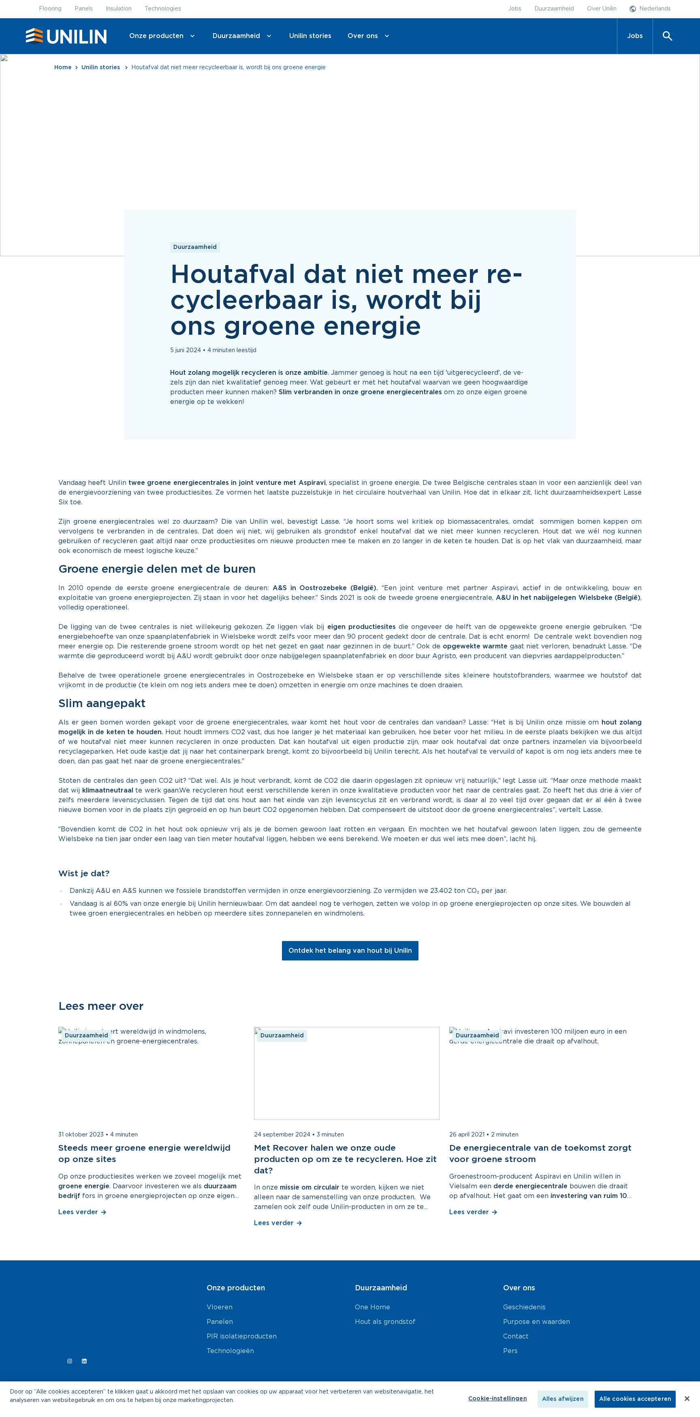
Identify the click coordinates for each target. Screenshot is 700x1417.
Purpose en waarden (536, 1322)
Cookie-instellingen (497, 1399)
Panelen (220, 1322)
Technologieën (230, 1351)
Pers (510, 1351)
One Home (372, 1307)
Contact (516, 1336)
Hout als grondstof (385, 1322)
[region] (350, 1399)
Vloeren (220, 1307)
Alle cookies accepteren (635, 1399)
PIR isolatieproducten (242, 1336)
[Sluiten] (687, 1398)
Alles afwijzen (563, 1399)
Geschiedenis (524, 1307)
